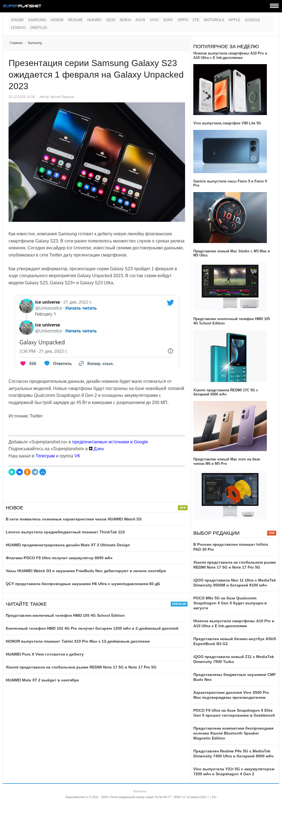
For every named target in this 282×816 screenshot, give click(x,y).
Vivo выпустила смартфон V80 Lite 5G (227, 123)
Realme (75, 20)
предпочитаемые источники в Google (110, 442)
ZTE (195, 20)
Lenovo (18, 28)
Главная (16, 43)
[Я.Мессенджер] (12, 472)
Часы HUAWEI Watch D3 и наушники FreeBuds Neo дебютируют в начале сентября (86, 571)
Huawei (94, 20)
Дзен (98, 448)
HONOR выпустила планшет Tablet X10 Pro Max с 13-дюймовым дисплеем (78, 641)
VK (77, 456)
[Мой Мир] (42, 472)
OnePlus (38, 28)
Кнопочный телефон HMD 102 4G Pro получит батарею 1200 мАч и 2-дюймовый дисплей (92, 628)
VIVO (154, 20)
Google (252, 20)
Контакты (139, 791)
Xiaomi (17, 20)
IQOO (110, 20)
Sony (168, 20)
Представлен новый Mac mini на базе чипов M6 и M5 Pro (226, 461)
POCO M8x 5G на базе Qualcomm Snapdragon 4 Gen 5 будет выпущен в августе (230, 603)
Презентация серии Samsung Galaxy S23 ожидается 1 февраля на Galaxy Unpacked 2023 (96, 74)
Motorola (214, 20)
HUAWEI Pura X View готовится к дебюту (45, 654)
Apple (234, 20)
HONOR (57, 20)
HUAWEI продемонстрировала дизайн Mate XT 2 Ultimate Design (68, 545)
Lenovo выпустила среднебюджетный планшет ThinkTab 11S (65, 532)
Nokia (125, 20)
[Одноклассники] (27, 472)
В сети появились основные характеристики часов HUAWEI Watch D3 (74, 519)
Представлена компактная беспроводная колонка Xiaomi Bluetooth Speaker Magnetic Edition (233, 733)
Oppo (183, 20)
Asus (140, 20)
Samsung (37, 20)
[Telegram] (35, 472)
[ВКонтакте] (19, 472)
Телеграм (45, 456)
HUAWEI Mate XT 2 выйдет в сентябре (42, 680)
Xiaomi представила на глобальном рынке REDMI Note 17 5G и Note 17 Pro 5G (81, 667)
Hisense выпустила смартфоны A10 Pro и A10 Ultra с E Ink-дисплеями (230, 55)
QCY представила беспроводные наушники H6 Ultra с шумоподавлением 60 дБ (83, 584)
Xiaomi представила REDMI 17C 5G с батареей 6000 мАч (225, 392)
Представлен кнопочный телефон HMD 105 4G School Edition (65, 615)
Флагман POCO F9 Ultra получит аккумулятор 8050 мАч (59, 558)
